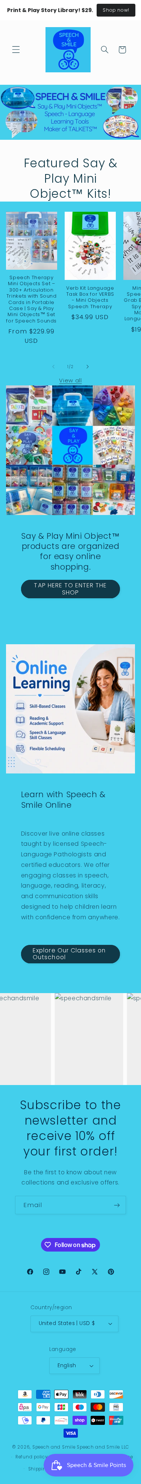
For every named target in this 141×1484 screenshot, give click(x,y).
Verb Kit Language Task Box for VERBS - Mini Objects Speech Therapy (90, 297)
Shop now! (116, 10)
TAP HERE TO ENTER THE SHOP (70, 589)
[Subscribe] (117, 1205)
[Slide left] (53, 367)
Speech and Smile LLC (103, 1447)
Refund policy (31, 1457)
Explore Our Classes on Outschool (69, 954)
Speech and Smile (54, 1447)
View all (70, 380)
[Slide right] (87, 367)
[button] (15, 49)
